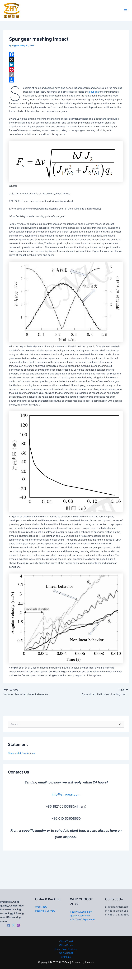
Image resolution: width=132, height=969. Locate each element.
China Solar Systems (66, 949)
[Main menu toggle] (125, 10)
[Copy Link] (66, 74)
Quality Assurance (80, 915)
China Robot (66, 952)
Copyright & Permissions (21, 753)
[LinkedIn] (66, 64)
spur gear (94, 91)
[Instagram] (18, 925)
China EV (66, 956)
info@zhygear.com (66, 794)
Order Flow (41, 906)
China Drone (66, 945)
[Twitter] (13, 925)
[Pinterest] (66, 69)
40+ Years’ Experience (82, 919)
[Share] (66, 79)
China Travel (66, 941)
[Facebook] (66, 54)
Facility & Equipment (81, 911)
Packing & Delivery (45, 910)
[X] (66, 59)
